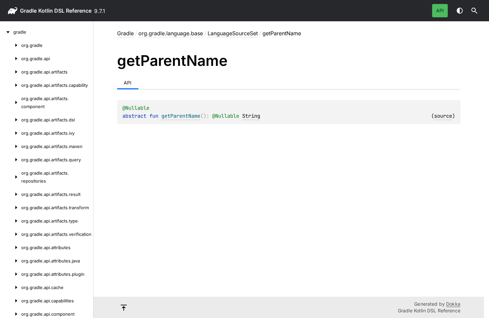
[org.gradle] (10, 45)
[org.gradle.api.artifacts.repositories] (10, 177)
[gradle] (6, 32)
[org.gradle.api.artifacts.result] (10, 194)
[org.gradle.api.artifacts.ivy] (10, 133)
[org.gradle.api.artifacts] (10, 72)
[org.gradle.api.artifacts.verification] (10, 234)
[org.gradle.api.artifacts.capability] (10, 85)
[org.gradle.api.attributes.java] (10, 260)
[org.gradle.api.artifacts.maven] (10, 146)
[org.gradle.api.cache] (10, 287)
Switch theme (459, 10)
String (251, 115)
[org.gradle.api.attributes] (10, 247)
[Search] (474, 10)
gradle (28, 10)
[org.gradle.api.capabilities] (10, 300)
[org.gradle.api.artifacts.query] (10, 159)
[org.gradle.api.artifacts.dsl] (10, 119)
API (440, 10)
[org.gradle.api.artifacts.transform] (10, 207)
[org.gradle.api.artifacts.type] (10, 221)
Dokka (453, 304)
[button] (474, 10)
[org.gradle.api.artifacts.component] (10, 102)
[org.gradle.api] (10, 58)
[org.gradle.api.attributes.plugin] (10, 274)
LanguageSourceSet (233, 33)
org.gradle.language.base (170, 33)
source (443, 115)
